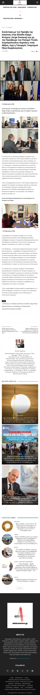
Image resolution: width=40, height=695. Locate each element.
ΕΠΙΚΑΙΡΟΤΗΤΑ (19, 678)
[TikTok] (22, 671)
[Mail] (17, 671)
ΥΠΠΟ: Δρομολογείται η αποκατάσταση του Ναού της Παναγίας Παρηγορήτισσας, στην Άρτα (10, 331)
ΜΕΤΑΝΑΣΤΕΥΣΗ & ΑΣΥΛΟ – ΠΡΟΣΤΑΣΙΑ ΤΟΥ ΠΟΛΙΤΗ (19, 681)
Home (3, 27)
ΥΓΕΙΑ (21, 687)
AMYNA (20, 494)
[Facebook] (8, 671)
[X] (27, 671)
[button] (3, 2)
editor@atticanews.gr (23, 658)
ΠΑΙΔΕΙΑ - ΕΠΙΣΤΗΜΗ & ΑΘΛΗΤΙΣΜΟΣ (23, 561)
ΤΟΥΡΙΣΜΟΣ (9, 27)
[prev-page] (3, 508)
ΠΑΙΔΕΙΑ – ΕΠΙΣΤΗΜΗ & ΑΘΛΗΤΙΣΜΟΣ (15, 685)
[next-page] (6, 508)
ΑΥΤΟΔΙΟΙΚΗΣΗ (29, 687)
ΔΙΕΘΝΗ (20, 454)
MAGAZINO (20, 415)
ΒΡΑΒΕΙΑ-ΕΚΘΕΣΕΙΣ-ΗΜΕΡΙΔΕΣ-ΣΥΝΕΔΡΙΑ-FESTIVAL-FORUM (20, 689)
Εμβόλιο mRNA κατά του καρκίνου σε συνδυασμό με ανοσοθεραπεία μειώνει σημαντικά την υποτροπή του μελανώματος (29, 331)
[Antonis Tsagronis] (20, 343)
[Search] (37, 2)
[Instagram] (13, 671)
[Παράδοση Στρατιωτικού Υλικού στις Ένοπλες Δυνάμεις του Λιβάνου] (7, 579)
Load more (19, 588)
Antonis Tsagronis (20, 351)
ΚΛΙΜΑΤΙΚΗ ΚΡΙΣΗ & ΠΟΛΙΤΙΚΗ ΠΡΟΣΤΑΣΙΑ (19, 680)
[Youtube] (32, 671)
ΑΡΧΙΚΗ (12, 678)
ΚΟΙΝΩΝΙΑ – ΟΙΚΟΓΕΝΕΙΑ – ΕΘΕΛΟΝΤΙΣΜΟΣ (19, 683)
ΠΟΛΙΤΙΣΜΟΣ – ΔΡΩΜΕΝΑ (12, 687)
